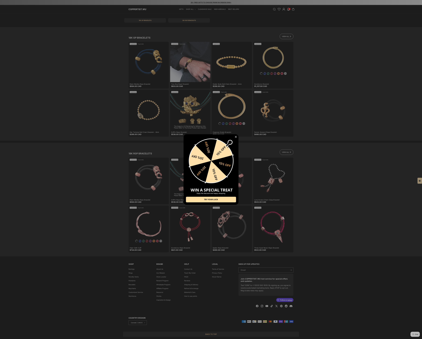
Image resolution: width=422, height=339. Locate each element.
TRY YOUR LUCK (211, 199)
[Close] (235, 137)
